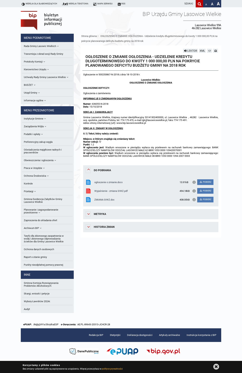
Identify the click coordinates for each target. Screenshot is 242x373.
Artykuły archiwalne (169, 335)
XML (202, 50)
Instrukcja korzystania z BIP (201, 335)
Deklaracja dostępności (139, 335)
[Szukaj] (199, 3)
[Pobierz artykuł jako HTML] (209, 51)
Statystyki (115, 335)
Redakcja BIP (96, 335)
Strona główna (89, 36)
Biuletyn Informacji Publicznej (52, 20)
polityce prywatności (112, 369)
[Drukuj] (215, 51)
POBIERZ (206, 182)
